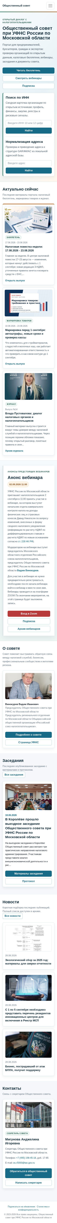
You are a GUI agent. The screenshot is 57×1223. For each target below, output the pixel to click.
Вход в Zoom (29, 613)
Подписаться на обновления (21, 1206)
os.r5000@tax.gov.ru (24, 1162)
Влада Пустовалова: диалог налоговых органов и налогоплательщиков (23, 417)
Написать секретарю (28, 1182)
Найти (29, 130)
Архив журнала (14, 450)
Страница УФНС (28, 742)
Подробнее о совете (28, 734)
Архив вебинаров (29, 629)
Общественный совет (16, 5)
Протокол (28, 881)
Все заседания (14, 774)
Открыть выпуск (15, 280)
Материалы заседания (28, 873)
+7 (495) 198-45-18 (26, 1157)
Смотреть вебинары (29, 78)
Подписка (28, 85)
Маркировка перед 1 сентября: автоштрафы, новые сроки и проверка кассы (25, 333)
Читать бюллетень (28, 70)
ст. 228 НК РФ (25, 541)
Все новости (13, 916)
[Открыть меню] (50, 5)
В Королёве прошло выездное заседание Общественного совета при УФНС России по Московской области (28, 828)
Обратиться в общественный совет (28, 1173)
